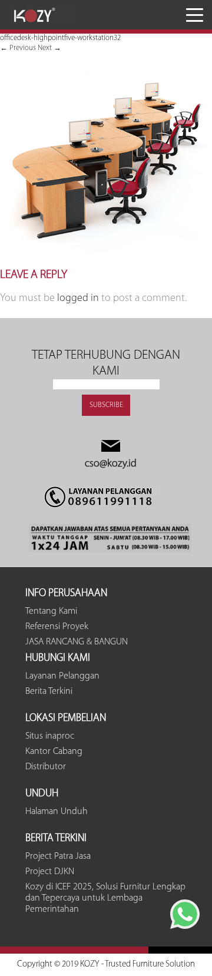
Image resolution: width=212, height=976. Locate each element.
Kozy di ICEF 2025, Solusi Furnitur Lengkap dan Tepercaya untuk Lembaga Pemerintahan (105, 898)
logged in (78, 298)
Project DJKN (49, 871)
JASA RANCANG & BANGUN (76, 642)
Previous (18, 48)
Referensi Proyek (56, 626)
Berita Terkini (48, 691)
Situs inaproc (49, 736)
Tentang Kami (51, 611)
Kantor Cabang (53, 751)
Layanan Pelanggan (62, 676)
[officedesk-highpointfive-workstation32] (106, 263)
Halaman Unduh (56, 811)
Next (49, 48)
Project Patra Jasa (58, 856)
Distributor (45, 767)
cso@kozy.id (111, 464)
